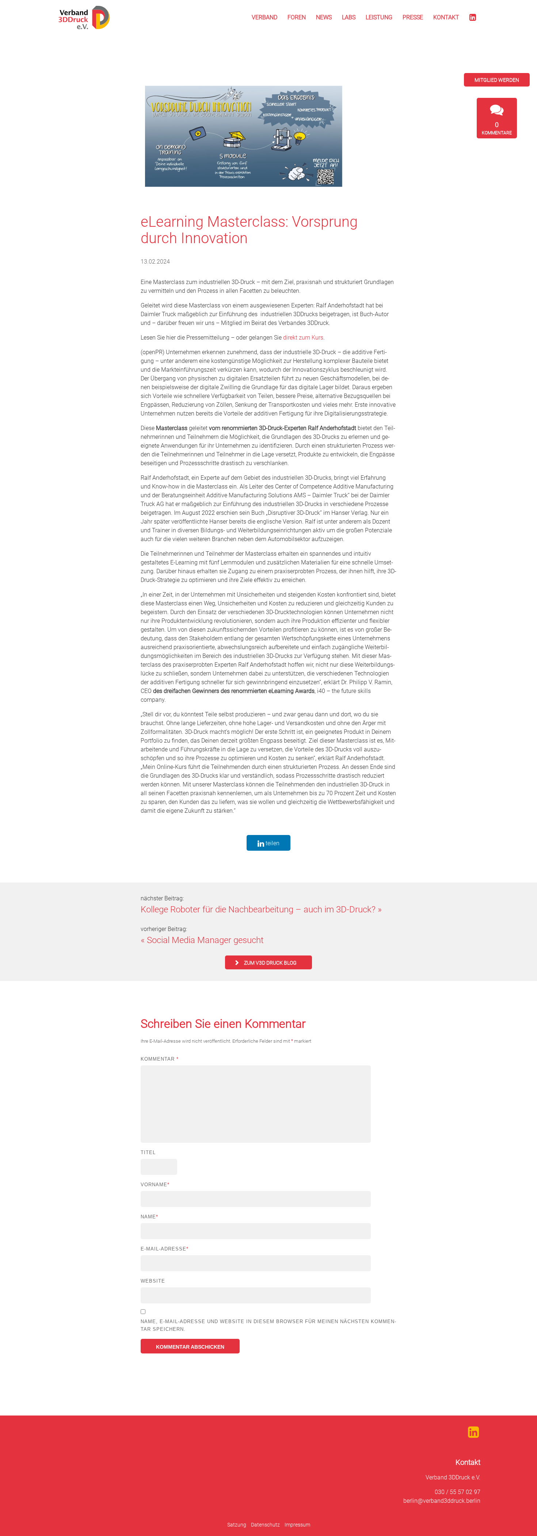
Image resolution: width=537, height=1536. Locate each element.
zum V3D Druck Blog (270, 963)
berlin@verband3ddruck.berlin (441, 1500)
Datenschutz (265, 1525)
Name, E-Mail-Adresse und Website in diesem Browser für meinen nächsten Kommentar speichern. (268, 1325)
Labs (348, 17)
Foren (296, 17)
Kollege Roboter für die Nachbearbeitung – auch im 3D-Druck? (258, 909)
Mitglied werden (497, 80)
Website (153, 1281)
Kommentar (160, 1059)
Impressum (297, 1525)
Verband (264, 17)
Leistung (379, 17)
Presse (413, 17)
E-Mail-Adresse (164, 1249)
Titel (148, 1152)
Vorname (155, 1184)
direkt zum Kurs (303, 337)
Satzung (236, 1525)
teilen (271, 843)
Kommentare (497, 128)
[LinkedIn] (472, 17)
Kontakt (446, 17)
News (324, 17)
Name (149, 1216)
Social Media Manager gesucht (205, 940)
